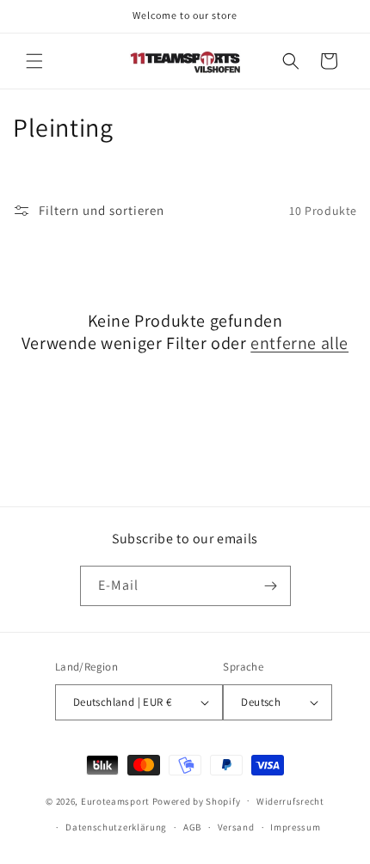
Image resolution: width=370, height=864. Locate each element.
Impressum (295, 827)
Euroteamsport (115, 800)
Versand (236, 827)
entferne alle (299, 343)
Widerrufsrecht (290, 801)
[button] (34, 61)
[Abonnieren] (271, 586)
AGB (192, 827)
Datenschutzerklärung (116, 827)
